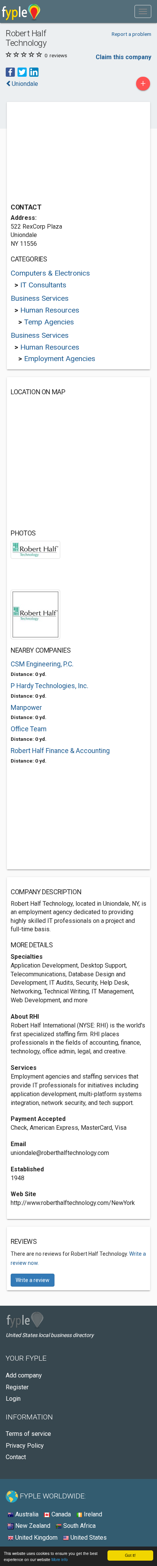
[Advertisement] (68, 153)
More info (59, 1559)
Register (17, 1387)
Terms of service (28, 1433)
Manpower (26, 707)
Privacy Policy (25, 1445)
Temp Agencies (49, 322)
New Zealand (32, 1525)
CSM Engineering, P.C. (42, 664)
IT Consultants (43, 285)
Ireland (92, 1514)
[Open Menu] (143, 11)
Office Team (28, 729)
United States (88, 1537)
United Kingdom (36, 1537)
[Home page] (21, 11)
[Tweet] (22, 71)
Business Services (40, 298)
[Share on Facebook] (10, 71)
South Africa (79, 1525)
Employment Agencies (59, 358)
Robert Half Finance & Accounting (60, 751)
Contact (16, 1457)
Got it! (130, 1555)
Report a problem (131, 34)
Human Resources (49, 310)
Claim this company (123, 57)
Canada (60, 1514)
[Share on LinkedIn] (33, 71)
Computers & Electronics (50, 273)
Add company (24, 1375)
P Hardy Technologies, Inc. (49, 686)
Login (13, 1398)
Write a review (33, 1280)
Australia (26, 1514)
